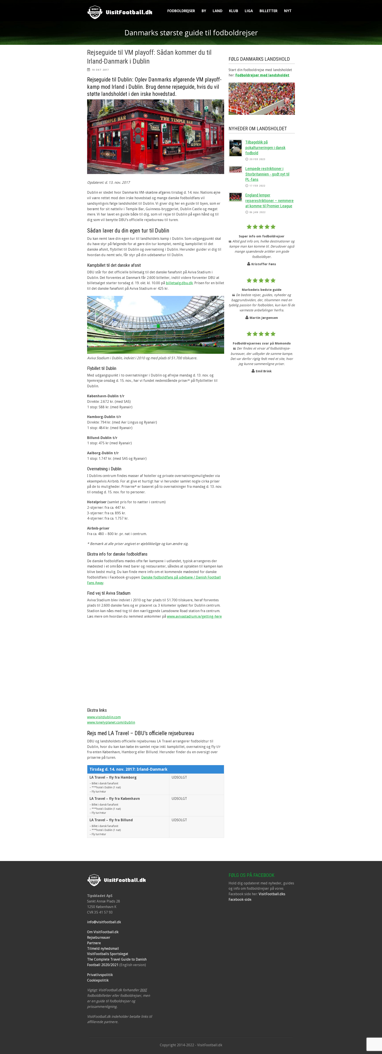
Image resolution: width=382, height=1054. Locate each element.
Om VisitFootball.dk (102, 932)
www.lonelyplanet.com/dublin (111, 722)
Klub (233, 10)
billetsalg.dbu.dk (179, 283)
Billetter (268, 10)
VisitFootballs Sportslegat (107, 954)
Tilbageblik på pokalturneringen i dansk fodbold (265, 147)
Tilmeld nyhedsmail (103, 948)
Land (217, 10)
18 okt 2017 (100, 69)
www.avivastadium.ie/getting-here (194, 616)
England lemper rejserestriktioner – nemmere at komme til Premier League (269, 200)
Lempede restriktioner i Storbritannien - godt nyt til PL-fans (267, 174)
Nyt (288, 10)
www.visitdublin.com (104, 717)
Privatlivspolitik (100, 975)
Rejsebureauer (98, 937)
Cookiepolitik (98, 980)
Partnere (94, 943)
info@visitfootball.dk (104, 922)
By (204, 10)
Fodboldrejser (181, 10)
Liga (249, 10)
